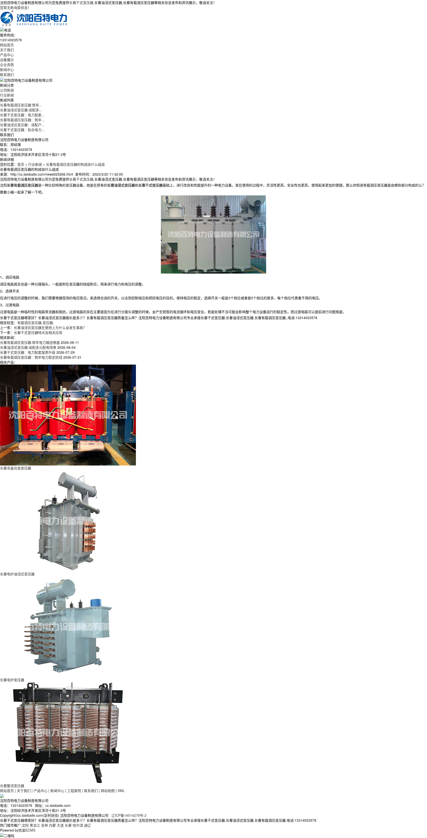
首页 (20, 164)
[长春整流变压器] (68, 731)
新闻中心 (7, 69)
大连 (60, 825)
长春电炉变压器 (12, 679)
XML (121, 790)
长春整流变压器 (12, 785)
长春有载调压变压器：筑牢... (22, 119)
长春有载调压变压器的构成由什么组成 (75, 164)
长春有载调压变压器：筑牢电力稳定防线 (31, 357)
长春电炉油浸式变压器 (17, 573)
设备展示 (7, 59)
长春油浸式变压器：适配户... (22, 124)
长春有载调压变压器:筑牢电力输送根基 (30, 342)
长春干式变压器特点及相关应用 (38, 332)
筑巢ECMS (27, 830)
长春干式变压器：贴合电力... (22, 129)
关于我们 (7, 49)
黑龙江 (35, 825)
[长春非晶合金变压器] (68, 414)
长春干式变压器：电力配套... (22, 114)
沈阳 (25, 825)
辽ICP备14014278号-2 (129, 815)
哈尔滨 (78, 825)
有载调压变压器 (29, 322)
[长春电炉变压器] (68, 626)
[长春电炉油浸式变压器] (68, 520)
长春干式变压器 (81, 2)
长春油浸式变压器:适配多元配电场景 (28, 347)
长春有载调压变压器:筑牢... (21, 104)
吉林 (44, 825)
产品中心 (7, 54)
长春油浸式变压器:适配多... (21, 109)
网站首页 (7, 44)
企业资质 (7, 64)
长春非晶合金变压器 (15, 468)
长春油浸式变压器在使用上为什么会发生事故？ (50, 327)
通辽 (87, 825)
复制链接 (51, 815)
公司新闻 (7, 90)
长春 (68, 825)
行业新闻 (7, 95)
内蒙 (52, 825)
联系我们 (7, 74)
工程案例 (74, 790)
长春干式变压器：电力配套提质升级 (27, 352)
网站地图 (108, 790)
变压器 (48, 322)
